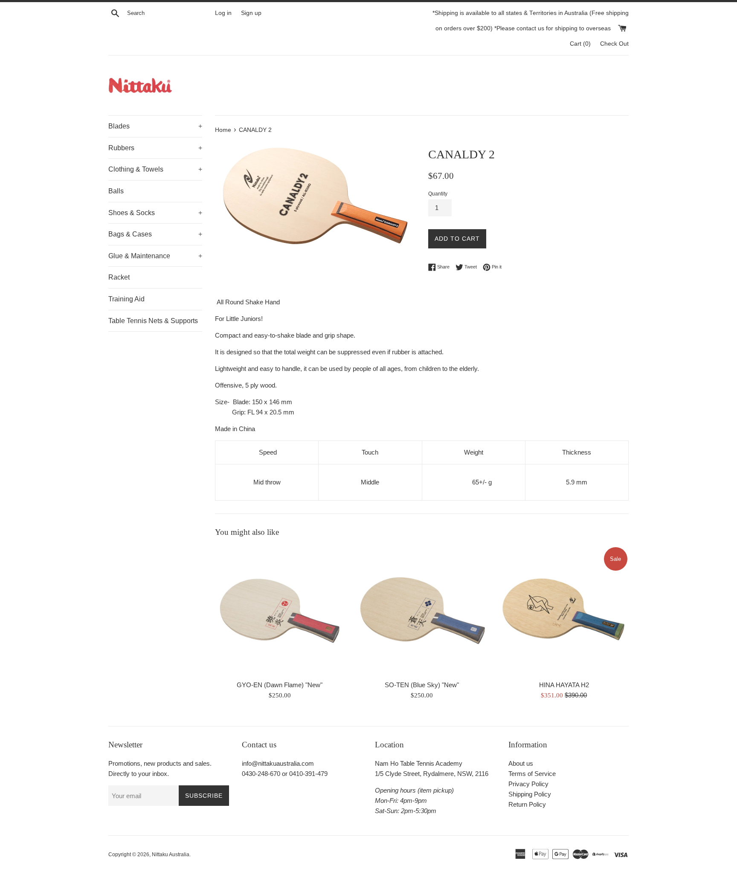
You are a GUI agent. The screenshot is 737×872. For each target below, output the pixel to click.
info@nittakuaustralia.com (278, 763)
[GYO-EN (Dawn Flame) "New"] (279, 610)
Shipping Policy (529, 794)
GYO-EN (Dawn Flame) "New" (279, 684)
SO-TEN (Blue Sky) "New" (422, 684)
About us (520, 763)
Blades (155, 126)
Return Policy (527, 804)
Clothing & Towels (155, 169)
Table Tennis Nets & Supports (153, 320)
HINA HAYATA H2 (564, 684)
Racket (119, 277)
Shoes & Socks (155, 212)
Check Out (614, 44)
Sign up (251, 13)
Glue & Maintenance (155, 256)
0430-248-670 (261, 773)
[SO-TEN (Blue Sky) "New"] (421, 610)
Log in (223, 13)
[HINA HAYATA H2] (564, 610)
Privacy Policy (528, 783)
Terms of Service (532, 773)
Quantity (437, 194)
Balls (116, 191)
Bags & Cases (155, 234)
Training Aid (126, 299)
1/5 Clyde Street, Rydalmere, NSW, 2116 (431, 773)
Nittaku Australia (170, 854)
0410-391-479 (308, 773)
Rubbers (155, 148)
